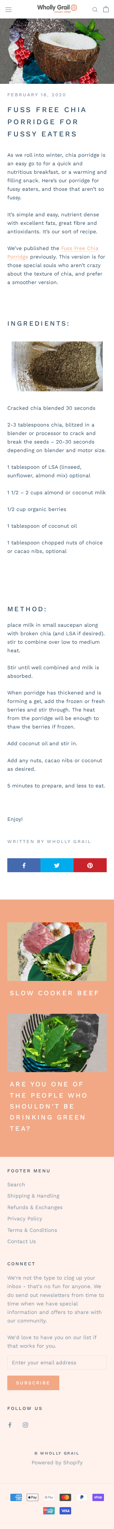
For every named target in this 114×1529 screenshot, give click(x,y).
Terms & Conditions (32, 1230)
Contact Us (21, 1241)
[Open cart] (106, 9)
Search (16, 1184)
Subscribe (33, 1383)
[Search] (95, 9)
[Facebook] (9, 1424)
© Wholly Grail (56, 1453)
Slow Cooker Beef (54, 993)
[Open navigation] (8, 9)
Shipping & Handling (33, 1196)
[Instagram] (25, 1424)
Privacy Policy (24, 1218)
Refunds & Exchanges (35, 1207)
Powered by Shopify (57, 1462)
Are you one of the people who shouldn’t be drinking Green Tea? (49, 1106)
